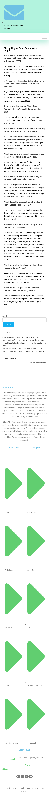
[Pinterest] (31, 776)
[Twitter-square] (22, 776)
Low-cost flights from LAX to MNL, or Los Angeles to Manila (23, 340)
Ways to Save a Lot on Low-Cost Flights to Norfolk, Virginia (23, 351)
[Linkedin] (27, 776)
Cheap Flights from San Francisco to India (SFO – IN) (20, 337)
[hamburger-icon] (44, 36)
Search (4, 316)
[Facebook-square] (18, 776)
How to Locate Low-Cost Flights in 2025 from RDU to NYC (22, 348)
